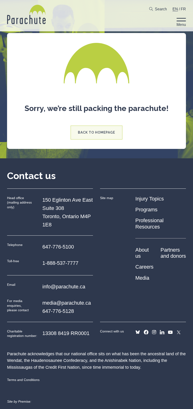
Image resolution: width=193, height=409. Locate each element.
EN (175, 9)
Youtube (170, 332)
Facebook (146, 332)
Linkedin (162, 332)
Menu (181, 25)
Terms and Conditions (23, 380)
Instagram (154, 332)
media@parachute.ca (66, 303)
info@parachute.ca (63, 287)
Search (161, 9)
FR (183, 9)
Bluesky (137, 332)
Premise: (24, 401)
